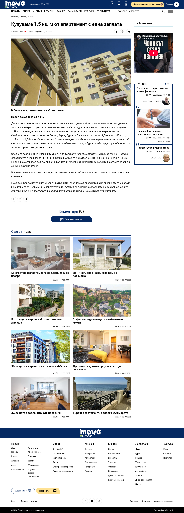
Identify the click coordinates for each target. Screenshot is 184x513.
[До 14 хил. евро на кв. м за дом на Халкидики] (102, 253)
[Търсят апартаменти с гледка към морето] (102, 393)
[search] (163, 11)
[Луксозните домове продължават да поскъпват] (102, 346)
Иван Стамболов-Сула (152, 101)
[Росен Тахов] (166, 158)
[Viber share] (122, 31)
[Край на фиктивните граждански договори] (153, 118)
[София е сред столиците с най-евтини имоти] (102, 300)
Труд (20, 31)
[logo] (15, 4)
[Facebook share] (116, 31)
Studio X (169, 510)
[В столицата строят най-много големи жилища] (40, 300)
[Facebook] (112, 4)
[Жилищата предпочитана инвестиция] (40, 393)
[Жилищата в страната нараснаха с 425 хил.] (40, 346)
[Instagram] (126, 4)
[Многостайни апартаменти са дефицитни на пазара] (40, 253)
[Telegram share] (128, 31)
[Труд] (90, 433)
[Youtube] (119, 4)
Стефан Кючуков (163, 141)
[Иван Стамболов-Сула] (166, 101)
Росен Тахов (156, 158)
